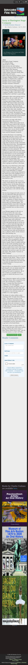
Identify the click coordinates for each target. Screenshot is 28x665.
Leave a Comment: (9, 343)
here (15, 488)
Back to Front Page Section (12, 334)
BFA (16, 625)
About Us (11, 659)
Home (23, 1)
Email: (6, 355)
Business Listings (18, 659)
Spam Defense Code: (10, 360)
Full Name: (7, 351)
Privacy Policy (15, 660)
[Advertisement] (14, 430)
